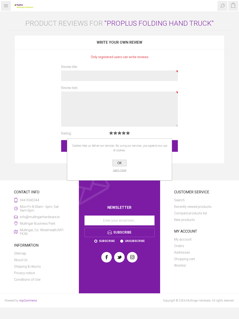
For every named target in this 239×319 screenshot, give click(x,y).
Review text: (69, 88)
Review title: (69, 67)
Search (179, 200)
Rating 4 (124, 133)
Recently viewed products (192, 207)
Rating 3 (119, 133)
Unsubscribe (135, 241)
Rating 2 (115, 133)
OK (119, 163)
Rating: (66, 133)
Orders (179, 246)
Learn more (119, 170)
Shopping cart (184, 259)
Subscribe (107, 241)
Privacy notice (24, 273)
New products (184, 220)
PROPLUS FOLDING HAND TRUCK (159, 23)
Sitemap (20, 253)
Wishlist (180, 265)
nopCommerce (28, 300)
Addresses (182, 252)
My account (183, 239)
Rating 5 (128, 133)
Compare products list (190, 213)
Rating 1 (111, 133)
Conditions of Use (27, 279)
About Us (21, 260)
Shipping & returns (27, 266)
